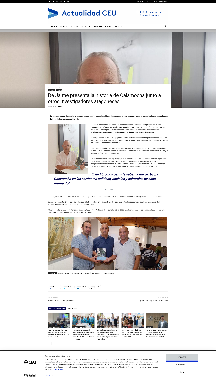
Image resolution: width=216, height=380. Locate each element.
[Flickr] (53, 1)
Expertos (74, 26)
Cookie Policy (57, 369)
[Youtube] (68, 1)
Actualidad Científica (54, 327)
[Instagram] (57, 1)
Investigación (96, 273)
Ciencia (63, 26)
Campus (118, 26)
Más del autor (72, 308)
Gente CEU (85, 26)
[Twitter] (64, 1)
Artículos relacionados (57, 308)
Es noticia (97, 26)
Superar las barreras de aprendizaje (61, 301)
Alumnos (124, 327)
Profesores (59, 90)
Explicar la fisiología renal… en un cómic (153, 301)
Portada (53, 26)
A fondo (108, 26)
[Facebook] (49, 1)
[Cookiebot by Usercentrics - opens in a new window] (30, 375)
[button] (165, 26)
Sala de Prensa (163, 1)
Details (47, 376)
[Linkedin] (60, 1)
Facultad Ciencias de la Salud (81, 273)
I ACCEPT (182, 357)
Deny (182, 372)
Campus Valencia (63, 273)
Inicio (49, 87)
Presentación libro (108, 273)
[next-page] (53, 343)
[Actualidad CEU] (108, 13)
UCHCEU (154, 1)
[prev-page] (49, 343)
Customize (180, 365)
